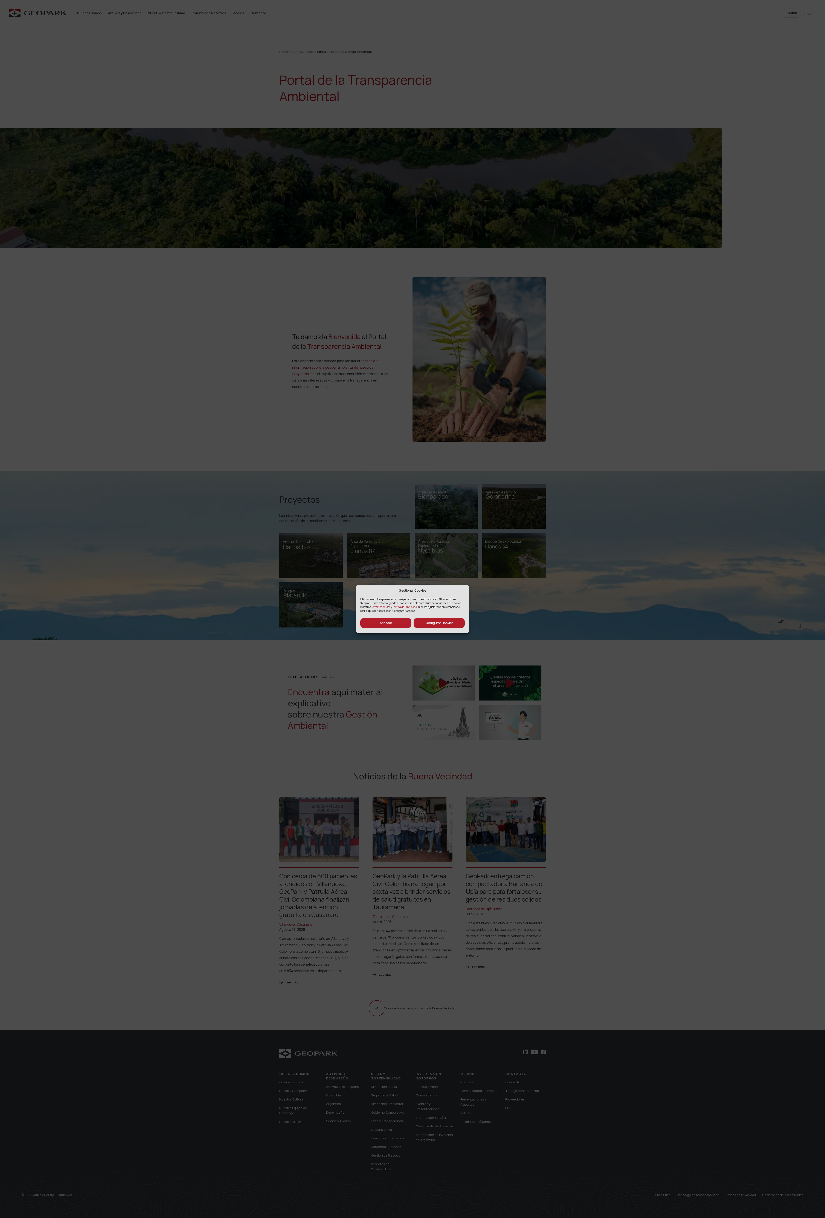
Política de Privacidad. (405, 607)
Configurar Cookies (439, 623)
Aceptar (386, 623)
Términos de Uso (381, 607)
